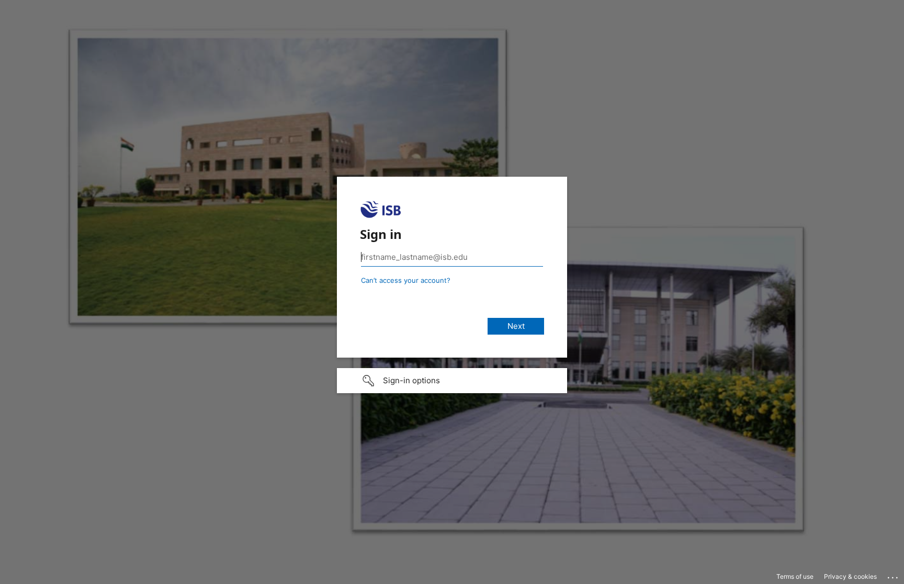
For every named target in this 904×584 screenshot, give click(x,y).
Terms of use (794, 576)
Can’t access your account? (405, 280)
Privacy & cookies (850, 576)
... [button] (893, 575)
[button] (452, 380)
